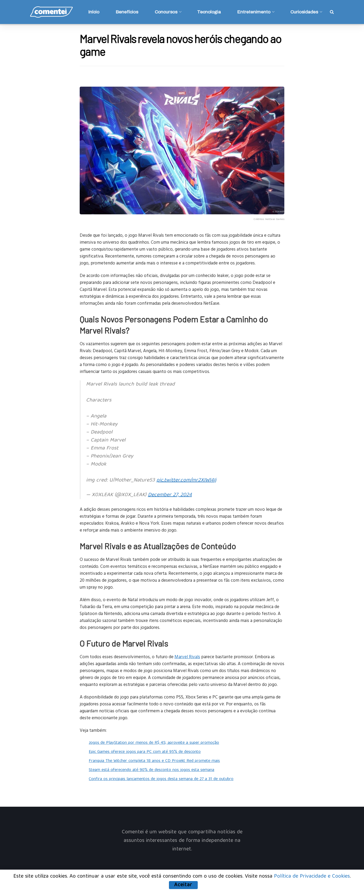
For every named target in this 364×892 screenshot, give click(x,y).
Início (93, 11)
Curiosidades (304, 11)
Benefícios (127, 11)
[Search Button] (332, 12)
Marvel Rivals (187, 656)
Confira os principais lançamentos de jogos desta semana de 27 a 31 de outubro (161, 779)
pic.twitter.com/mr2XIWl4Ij (186, 480)
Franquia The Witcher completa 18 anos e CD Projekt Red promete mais (154, 761)
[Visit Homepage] (51, 12)
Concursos (166, 11)
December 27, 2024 (170, 495)
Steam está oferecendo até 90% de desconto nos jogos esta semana (151, 770)
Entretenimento (253, 11)
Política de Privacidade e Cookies (312, 876)
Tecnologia (209, 11)
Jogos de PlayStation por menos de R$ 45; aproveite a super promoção (154, 743)
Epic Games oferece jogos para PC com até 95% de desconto (145, 752)
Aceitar (183, 885)
